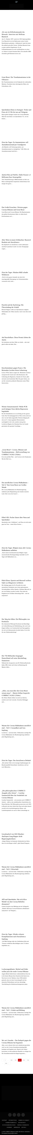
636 (6, 1063)
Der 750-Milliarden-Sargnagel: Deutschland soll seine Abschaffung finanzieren (14, 658)
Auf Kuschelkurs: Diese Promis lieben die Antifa (16, 338)
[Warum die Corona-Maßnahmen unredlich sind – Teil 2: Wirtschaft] (16, 855)
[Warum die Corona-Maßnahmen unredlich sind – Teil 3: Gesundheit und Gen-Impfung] (16, 714)
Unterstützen (13, 1120)
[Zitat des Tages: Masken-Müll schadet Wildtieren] (16, 261)
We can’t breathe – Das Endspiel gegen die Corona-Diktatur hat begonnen (16, 1041)
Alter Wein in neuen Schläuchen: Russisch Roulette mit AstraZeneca (16, 241)
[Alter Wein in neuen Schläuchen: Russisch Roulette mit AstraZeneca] (16, 228)
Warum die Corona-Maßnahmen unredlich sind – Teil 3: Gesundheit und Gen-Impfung (16, 728)
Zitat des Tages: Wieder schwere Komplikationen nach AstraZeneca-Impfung (14, 936)
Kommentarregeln (11, 1122)
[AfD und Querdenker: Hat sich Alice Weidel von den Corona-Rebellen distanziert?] (16, 888)
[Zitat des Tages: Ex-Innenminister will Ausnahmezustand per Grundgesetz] (16, 131)
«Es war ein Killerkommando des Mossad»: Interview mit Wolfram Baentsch (13, 34)
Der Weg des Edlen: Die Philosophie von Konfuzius (16, 620)
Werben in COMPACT (23, 1120)
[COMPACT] (16, 7)
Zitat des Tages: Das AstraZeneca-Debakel (16, 760)
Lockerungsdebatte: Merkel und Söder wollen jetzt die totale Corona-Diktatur (15, 970)
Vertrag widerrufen (23, 1125)
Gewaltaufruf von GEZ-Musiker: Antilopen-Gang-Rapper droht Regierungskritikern (13, 836)
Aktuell (23, 1127)
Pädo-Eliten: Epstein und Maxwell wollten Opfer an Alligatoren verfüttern (16, 581)
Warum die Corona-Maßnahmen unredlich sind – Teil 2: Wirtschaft (16, 868)
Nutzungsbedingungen (8, 1125)
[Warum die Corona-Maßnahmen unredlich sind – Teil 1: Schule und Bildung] (16, 996)
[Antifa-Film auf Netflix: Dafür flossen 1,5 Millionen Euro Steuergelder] (16, 163)
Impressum (17, 1127)
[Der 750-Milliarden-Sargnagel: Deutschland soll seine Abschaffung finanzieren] (16, 644)
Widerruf (9, 1127)
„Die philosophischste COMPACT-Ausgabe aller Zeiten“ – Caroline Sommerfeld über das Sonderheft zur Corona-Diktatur (14, 794)
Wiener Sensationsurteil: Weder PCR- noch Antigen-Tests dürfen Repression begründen (15, 409)
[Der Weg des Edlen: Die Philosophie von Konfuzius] (16, 608)
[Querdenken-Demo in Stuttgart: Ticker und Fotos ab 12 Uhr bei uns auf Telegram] (16, 98)
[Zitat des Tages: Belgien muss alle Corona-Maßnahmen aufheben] (16, 536)
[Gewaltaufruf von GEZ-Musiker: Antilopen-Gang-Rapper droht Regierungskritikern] (16, 823)
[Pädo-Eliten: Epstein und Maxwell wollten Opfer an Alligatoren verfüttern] (16, 569)
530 (11, 1060)
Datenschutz (22, 1122)
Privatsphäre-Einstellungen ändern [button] (10, 1133)
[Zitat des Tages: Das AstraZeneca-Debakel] (16, 749)
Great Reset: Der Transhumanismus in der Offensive (16, 78)
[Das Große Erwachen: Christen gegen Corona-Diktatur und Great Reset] (16, 196)
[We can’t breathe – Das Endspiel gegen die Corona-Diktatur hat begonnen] (16, 1029)
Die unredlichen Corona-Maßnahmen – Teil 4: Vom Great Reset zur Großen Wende (15, 485)
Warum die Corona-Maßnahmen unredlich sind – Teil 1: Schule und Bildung (16, 1009)
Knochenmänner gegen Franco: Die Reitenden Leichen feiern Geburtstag (14, 369)
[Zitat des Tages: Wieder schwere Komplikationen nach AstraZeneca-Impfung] (16, 923)
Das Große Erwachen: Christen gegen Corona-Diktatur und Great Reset (14, 208)
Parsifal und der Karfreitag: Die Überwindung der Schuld (13, 306)
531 (15, 1060)
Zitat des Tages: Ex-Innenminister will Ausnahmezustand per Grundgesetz (15, 143)
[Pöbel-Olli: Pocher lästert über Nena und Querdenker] (16, 506)
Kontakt (4, 1120)
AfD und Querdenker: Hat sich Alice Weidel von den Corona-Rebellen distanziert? (14, 901)
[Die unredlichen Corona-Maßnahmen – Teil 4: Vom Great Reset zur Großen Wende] (16, 471)
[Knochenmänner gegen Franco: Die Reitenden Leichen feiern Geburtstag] (16, 356)
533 (24, 1060)
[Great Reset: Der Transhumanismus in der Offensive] (16, 66)
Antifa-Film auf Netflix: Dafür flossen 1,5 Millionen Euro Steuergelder (16, 176)
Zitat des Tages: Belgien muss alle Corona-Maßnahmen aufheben (16, 549)
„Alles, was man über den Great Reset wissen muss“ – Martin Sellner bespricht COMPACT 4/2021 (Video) (16, 693)
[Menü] (16, 2)
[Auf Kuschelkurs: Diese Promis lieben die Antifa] (16, 326)
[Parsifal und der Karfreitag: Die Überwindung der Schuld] (16, 293)
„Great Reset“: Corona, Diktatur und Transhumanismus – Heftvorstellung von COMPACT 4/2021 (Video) (16, 452)
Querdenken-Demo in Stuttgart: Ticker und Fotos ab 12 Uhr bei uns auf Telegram (16, 111)
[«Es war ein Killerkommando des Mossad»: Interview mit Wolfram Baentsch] (16, 21)
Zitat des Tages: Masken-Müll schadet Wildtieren (15, 273)
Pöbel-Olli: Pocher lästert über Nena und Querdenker (16, 518)
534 (28, 1060)
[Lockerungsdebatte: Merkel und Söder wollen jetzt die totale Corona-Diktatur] (16, 958)
